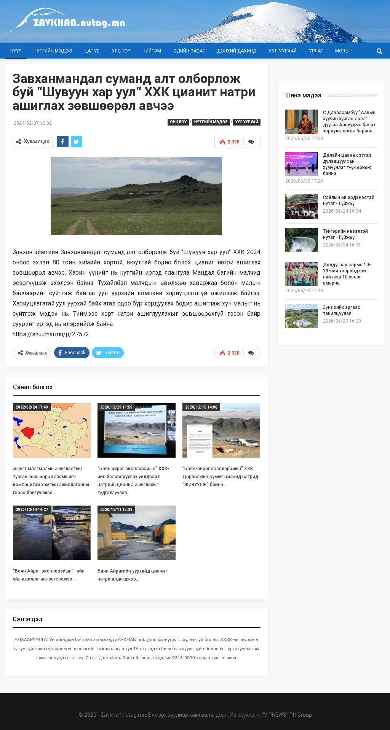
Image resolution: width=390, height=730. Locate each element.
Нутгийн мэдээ (53, 51)
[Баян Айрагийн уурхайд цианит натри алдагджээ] (137, 533)
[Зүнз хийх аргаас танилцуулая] (301, 316)
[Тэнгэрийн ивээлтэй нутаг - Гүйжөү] (301, 240)
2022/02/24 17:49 (32, 407)
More (341, 51)
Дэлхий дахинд (236, 51)
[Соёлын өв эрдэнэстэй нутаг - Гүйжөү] (301, 206)
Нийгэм (151, 51)
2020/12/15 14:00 (201, 407)
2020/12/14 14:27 (32, 509)
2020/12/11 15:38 (116, 509)
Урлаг (316, 51)
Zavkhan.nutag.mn (123, 715)
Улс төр (121, 51)
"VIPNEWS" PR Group (287, 715)
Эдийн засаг (189, 51)
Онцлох (178, 122)
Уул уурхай (283, 51)
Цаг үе (92, 51)
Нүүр (15, 51)
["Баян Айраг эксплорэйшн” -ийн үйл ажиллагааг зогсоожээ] (52, 533)
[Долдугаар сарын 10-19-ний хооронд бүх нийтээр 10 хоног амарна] (301, 274)
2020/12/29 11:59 (116, 407)
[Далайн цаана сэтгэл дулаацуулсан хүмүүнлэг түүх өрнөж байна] (301, 164)
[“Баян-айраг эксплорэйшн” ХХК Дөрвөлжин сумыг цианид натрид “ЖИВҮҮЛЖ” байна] (221, 430)
